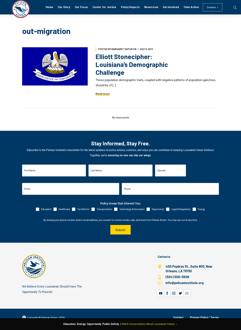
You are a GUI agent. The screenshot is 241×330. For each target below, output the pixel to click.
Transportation (104, 209)
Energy (201, 209)
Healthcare (64, 209)
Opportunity (158, 209)
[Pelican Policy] (21, 9)
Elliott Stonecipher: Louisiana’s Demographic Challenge (132, 64)
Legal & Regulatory (181, 209)
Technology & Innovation (132, 209)
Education (46, 209)
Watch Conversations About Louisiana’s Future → (149, 324)
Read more (103, 94)
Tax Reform (83, 209)
